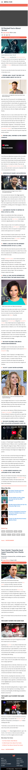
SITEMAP (18, 763)
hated (20, 720)
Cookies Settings (19, 765)
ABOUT (2, 758)
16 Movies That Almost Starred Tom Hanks (12, 745)
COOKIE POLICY (4, 762)
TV (9, 534)
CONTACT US (18, 758)
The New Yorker (20, 718)
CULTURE (23, 534)
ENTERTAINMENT (9, 531)
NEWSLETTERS (3, 760)
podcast (9, 644)
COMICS (3, 531)
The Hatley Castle (21, 477)
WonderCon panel (9, 258)
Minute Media (11, 768)
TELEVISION (4, 534)
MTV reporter (16, 226)
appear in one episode (7, 412)
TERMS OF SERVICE (20, 762)
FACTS (15, 531)
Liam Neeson (15, 219)
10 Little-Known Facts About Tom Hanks (12, 743)
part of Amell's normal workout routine (15, 166)
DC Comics (7, 57)
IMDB (8, 731)
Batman (11, 315)
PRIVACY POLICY (19, 760)
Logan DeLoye (6, 560)
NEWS (14, 534)
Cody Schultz (6, 32)
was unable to (18, 238)
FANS (20, 531)
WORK (18, 534)
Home (2, 540)
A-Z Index (3, 765)
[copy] (9, 35)
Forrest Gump (20, 589)
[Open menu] (2, 2)
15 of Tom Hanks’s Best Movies (9, 740)
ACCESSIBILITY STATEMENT (6, 763)
